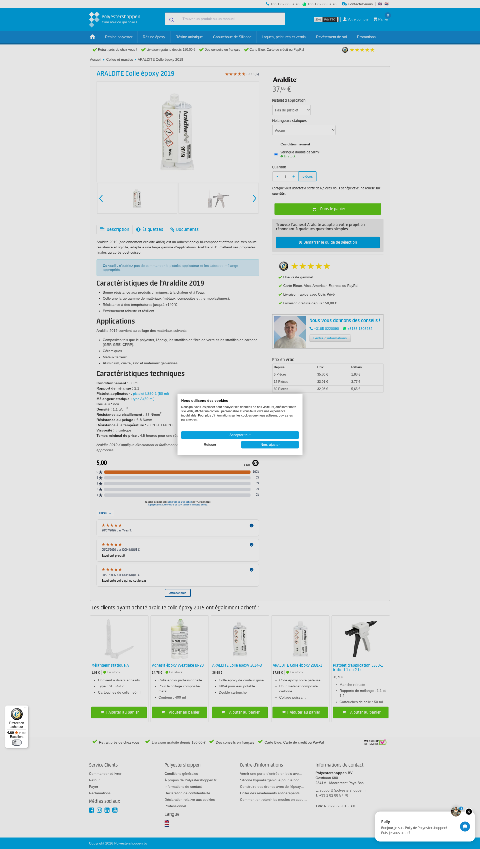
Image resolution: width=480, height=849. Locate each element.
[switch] (17, 743)
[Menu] (25, 708)
